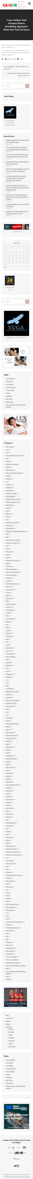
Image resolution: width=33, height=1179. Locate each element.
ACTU (7, 449)
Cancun (21, 59)
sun (7, 857)
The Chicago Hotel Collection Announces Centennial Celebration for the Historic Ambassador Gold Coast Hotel (16, 178)
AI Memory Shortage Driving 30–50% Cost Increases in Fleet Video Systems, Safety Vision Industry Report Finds (17, 187)
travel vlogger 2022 (10, 907)
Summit (8, 843)
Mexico (8, 729)
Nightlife (8, 779)
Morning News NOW (11, 758)
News (7, 770)
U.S (7, 913)
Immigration (9, 665)
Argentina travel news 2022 (12, 502)
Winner (7, 976)
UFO (7, 916)
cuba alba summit (10, 618)
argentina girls (9, 487)
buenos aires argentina (11, 569)
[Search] (27, 86)
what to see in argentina (11, 959)
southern (8, 840)
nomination (8, 787)
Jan (6, 680)
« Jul (5, 267)
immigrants (8, 662)
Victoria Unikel (9, 930)
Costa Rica (8, 607)
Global (7, 645)
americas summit (10, 470)
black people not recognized (12, 540)
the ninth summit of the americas (13, 875)
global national (9, 647)
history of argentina (10, 656)
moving (8, 761)
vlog (7, 936)
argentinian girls (10, 505)
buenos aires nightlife (11, 575)
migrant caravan (10, 747)
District (7, 627)
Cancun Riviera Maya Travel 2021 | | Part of (14, 1176)
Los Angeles (9, 717)
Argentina (8, 484)
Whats (7, 968)
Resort (7, 811)
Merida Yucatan (9, 402)
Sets (7, 828)
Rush (7, 819)
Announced (9, 478)
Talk (7, 866)
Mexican (8, 726)
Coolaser (27, 1176)
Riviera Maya (9, 814)
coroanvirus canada (10, 604)
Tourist (7, 895)
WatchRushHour (10, 954)
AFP (7, 452)
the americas (9, 872)
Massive (8, 720)
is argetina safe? (10, 674)
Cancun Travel (9, 1018)
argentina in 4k (9, 490)
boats (7, 545)
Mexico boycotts (10, 732)
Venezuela (8, 924)
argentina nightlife (10, 496)
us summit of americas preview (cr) (14, 921)
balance (8, 516)
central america (9, 598)
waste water (9, 945)
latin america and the (11, 703)
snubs (7, 834)
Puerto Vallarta (9, 808)
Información (9, 1027)
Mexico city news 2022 (11, 735)
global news (9, 650)
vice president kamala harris (12, 927)
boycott (7, 554)
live (7, 712)
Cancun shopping (10, 390)
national (8, 764)
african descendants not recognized (14, 455)
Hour (7, 659)
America (8, 461)
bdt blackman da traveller (12, 522)
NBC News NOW (10, 767)
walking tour (9, 942)
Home (7, 1015)
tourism (7, 892)
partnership (8, 802)
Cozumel (8, 393)
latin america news (10, 706)
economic (8, 630)
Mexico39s (8, 741)
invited (7, 671)
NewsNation (9, 773)
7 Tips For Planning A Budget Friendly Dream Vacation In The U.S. (18, 74)
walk (7, 939)
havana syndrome (10, 653)
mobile (7, 752)
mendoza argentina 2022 (12, 723)
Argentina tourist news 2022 (13, 499)
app (7, 481)
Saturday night (9, 825)
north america (9, 790)
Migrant (8, 744)
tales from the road (10, 863)
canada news (9, 578)
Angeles (8, 476)
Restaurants (11, 1032)
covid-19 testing (10, 610)
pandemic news (9, 799)
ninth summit (9, 782)
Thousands (8, 878)
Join (7, 682)
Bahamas (8, 513)
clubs (7, 601)
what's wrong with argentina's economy (15, 965)
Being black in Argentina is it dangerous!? (16, 531)
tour (7, 889)
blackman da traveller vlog (12, 543)
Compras (10, 1043)
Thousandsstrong (10, 881)
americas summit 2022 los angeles (14, 473)
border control (9, 551)
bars (7, 519)
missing (8, 749)
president (8, 805)
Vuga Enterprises (9, 337)
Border (7, 548)
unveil (7, 919)
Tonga (7, 884)
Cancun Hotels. (9, 384)
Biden (7, 534)
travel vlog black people (11, 904)
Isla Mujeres (9, 396)
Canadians (8, 580)
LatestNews (9, 694)
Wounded (8, 979)
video (7, 933)
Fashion (8, 633)
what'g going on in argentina (13, 962)
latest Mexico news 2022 (12, 691)
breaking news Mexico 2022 (13, 560)
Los (7, 715)
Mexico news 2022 (10, 738)
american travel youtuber (12, 464)
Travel (7, 901)
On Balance (9, 796)
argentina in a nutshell (11, 493)
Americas (8, 467)
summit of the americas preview (13, 854)
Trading (8, 898)
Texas (7, 869)
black (7, 537)
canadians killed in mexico (12, 583)
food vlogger (9, 636)
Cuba (7, 615)
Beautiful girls (9, 525)
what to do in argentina (11, 956)
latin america (9, 697)
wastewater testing (10, 948)
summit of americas (10, 846)
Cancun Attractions (10, 378)
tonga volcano (9, 886)
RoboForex (8, 817)
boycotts (8, 557)
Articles (8, 508)
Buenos (8, 563)
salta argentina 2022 (11, 822)
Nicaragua (8, 776)
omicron (8, 793)
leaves (7, 709)
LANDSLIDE (9, 688)
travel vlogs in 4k (10, 910)
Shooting (8, 831)
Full (7, 642)
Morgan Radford (10, 755)
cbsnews (8, 595)
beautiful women (10, 528)
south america (9, 837)
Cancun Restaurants (11, 387)
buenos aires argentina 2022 (12, 572)
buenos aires (9, 566)
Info (7, 668)
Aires (7, 458)
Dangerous (8, 621)
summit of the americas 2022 (13, 851)
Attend (7, 510)
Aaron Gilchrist (9, 446)
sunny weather (9, 860)
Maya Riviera (9, 399)
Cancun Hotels (9, 381)
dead (7, 624)
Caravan (8, 592)
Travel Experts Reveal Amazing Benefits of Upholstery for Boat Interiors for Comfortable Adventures (17, 197)
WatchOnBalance (10, 951)
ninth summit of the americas (13, 784)
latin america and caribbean (12, 700)
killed (7, 685)
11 (9, 255)
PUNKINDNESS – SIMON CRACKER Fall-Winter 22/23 (16, 67)
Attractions (11, 1029)
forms (7, 639)
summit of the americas (11, 849)
